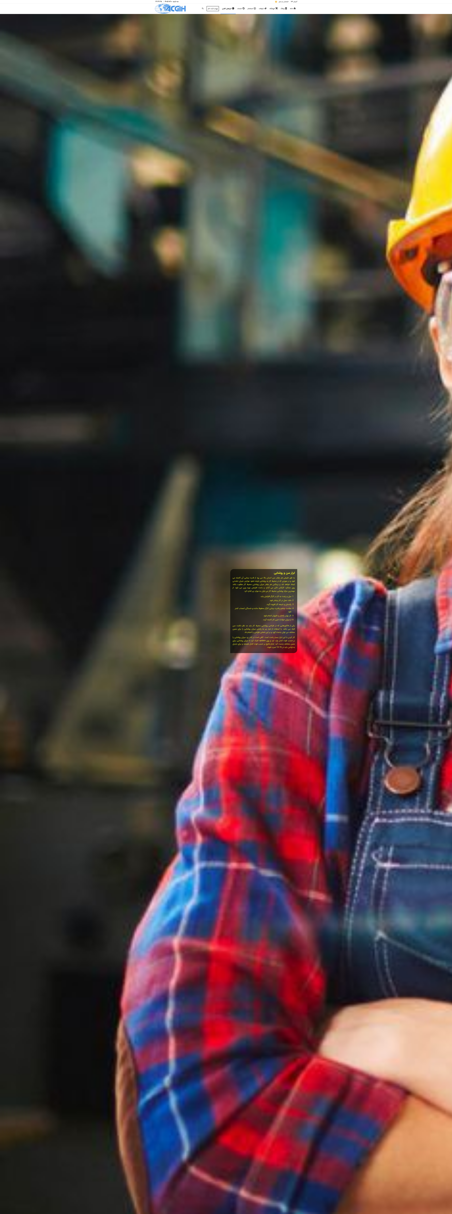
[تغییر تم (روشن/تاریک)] (275, 1)
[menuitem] (293, 1)
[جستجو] (202, 9)
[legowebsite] (170, 9)
